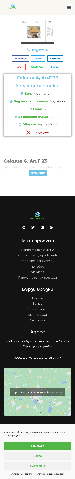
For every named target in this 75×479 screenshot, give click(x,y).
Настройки (37, 466)
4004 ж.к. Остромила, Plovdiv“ (37, 358)
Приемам (37, 446)
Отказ (37, 456)
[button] (69, 7)
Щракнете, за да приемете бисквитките (37, 391)
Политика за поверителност (49, 473)
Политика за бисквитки (21, 473)
